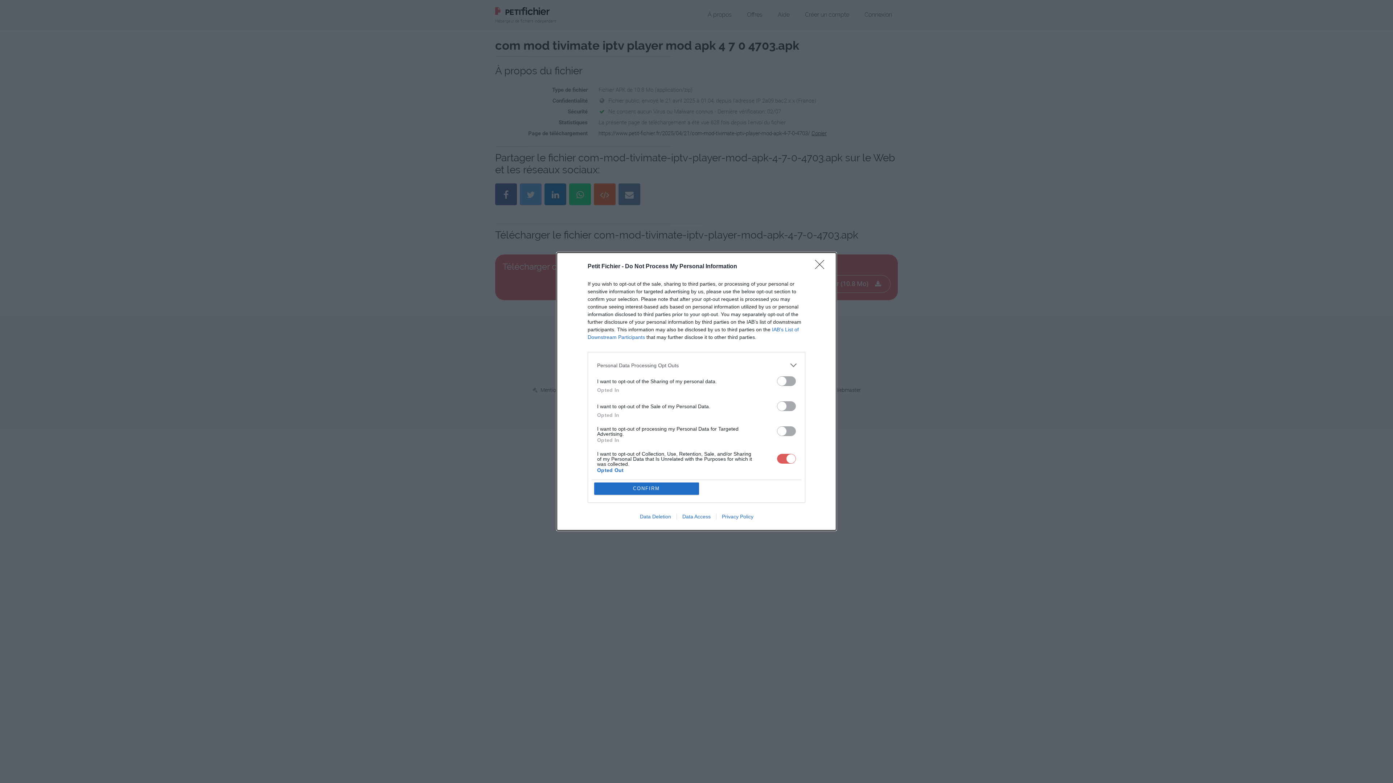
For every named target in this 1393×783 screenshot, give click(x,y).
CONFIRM (646, 488)
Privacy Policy (737, 516)
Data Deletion (655, 516)
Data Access (696, 516)
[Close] (822, 267)
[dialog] (696, 391)
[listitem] (696, 365)
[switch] (786, 381)
